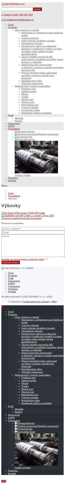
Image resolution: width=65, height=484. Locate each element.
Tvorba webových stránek (35, 301)
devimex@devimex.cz (22, 19)
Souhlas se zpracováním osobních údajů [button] (22, 259)
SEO (54, 301)
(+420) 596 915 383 (22, 14)
